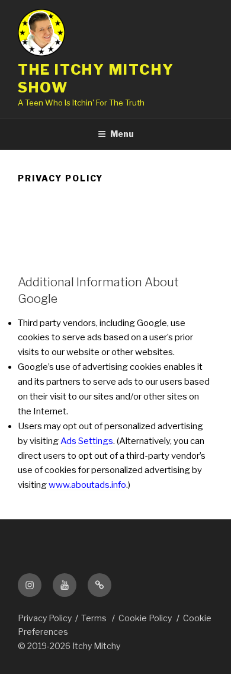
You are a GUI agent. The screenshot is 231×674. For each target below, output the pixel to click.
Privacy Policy (45, 618)
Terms (94, 618)
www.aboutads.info (87, 485)
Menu (122, 134)
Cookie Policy (145, 618)
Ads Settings (86, 441)
